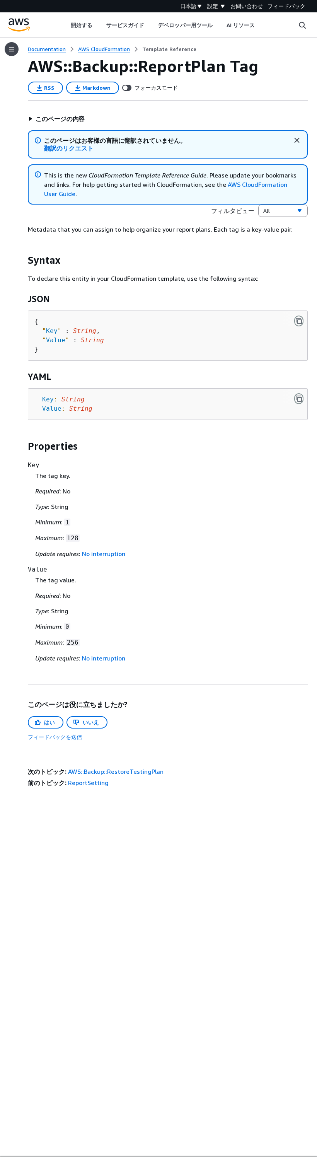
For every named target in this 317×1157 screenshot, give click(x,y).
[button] (56, 119)
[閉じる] (296, 140)
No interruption (103, 554)
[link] (169, 49)
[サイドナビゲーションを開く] (12, 49)
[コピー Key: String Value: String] (298, 398)
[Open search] (302, 25)
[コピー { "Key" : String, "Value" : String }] (298, 321)
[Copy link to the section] (21, 260)
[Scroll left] (65, 25)
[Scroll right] (261, 25)
